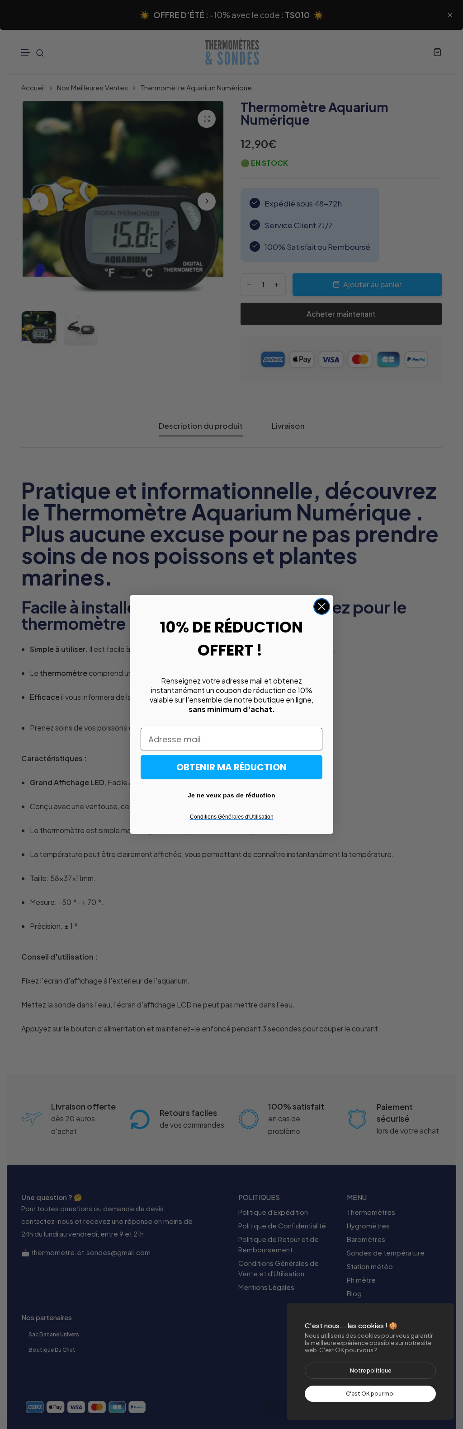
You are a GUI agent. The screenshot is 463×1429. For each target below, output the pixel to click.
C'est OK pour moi (370, 1393)
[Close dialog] (322, 606)
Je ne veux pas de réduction (231, 795)
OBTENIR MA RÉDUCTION (231, 767)
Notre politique (370, 1370)
